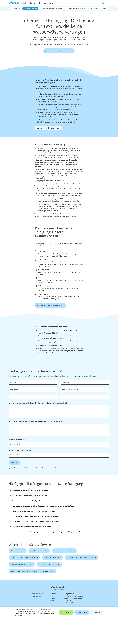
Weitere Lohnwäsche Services (30, 544)
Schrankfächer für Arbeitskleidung (73, 596)
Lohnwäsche (51, 256)
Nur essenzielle (81, 612)
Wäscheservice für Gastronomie (21, 564)
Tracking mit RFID (68, 602)
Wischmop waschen (17, 551)
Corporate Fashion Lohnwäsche (49, 564)
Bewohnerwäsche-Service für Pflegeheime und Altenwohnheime (32, 571)
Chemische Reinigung (30, 8)
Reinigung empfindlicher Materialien (52, 8)
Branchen (42, 3)
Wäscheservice (15, 8)
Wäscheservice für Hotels (39, 551)
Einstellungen (96, 612)
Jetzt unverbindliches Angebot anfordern (59, 51)
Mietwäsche (63, 256)
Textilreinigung (45, 266)
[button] (59, 490)
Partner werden (37, 596)
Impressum (19, 616)
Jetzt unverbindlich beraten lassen (48, 128)
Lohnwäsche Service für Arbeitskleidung (24, 558)
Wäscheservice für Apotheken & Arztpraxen (81, 558)
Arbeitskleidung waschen (52, 558)
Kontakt (51, 3)
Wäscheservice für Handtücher (64, 551)
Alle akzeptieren (66, 612)
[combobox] (85, 389)
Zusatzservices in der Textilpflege (76, 8)
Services (33, 3)
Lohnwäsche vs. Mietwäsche (98, 8)
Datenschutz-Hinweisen (40, 613)
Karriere (51, 596)
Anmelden (103, 3)
